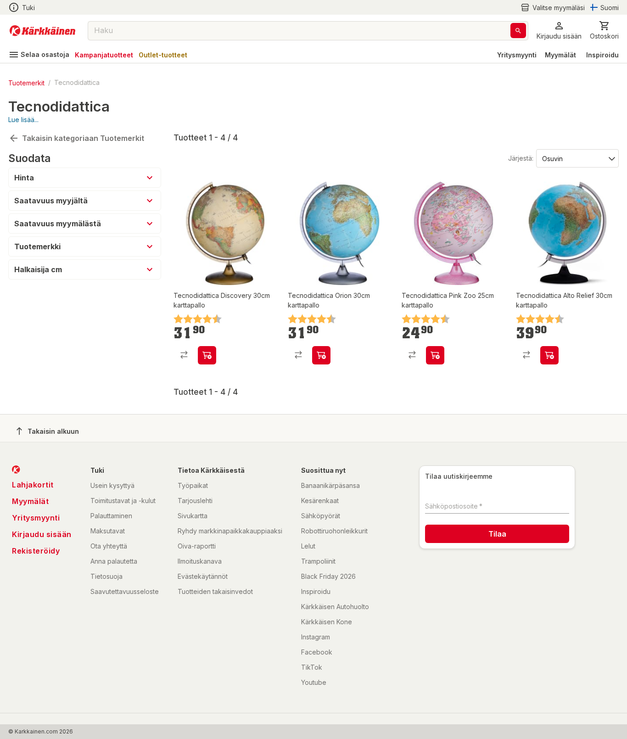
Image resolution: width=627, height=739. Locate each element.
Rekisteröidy (36, 550)
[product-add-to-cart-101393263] (321, 355)
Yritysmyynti (517, 55)
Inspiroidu (602, 55)
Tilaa (497, 533)
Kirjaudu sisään (42, 534)
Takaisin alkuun (53, 431)
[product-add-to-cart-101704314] (549, 355)
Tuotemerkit (26, 82)
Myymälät (560, 55)
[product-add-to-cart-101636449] (207, 355)
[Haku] (518, 30)
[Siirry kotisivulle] (42, 30)
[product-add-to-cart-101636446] (435, 355)
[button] (553, 7)
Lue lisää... (23, 119)
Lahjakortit (33, 484)
